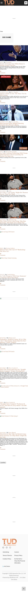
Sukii (10, 191)
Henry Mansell (12, 432)
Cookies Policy (7, 559)
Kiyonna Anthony (10, 248)
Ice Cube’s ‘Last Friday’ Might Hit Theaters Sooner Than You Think (14, 193)
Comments (2, 72)
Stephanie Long (12, 219)
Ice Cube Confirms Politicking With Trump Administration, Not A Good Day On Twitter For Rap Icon (13, 154)
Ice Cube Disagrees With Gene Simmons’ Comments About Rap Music (13, 276)
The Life (2, 274)
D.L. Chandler (14, 92)
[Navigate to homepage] (9, 2)
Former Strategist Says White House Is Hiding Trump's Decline (12, 64)
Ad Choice (7, 566)
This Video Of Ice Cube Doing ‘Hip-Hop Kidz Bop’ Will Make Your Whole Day (13, 221)
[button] (14, 31)
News (1, 62)
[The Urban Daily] (9, 545)
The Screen (3, 191)
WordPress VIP (14, 577)
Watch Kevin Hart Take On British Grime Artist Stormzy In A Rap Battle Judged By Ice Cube (13, 435)
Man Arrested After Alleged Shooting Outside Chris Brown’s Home (12, 124)
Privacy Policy (18, 555)
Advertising (6, 552)
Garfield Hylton (11, 274)
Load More (3, 462)
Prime (1, 248)
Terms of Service (7, 555)
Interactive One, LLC (18, 573)
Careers (16, 552)
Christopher (8, 62)
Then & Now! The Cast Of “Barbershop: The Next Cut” (13, 250)
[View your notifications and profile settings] (25, 2)
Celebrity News (4, 92)
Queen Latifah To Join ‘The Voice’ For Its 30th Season (13, 94)
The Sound (2, 219)
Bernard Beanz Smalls (11, 151)
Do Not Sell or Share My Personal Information (19, 561)
